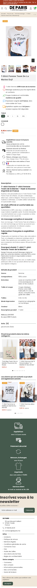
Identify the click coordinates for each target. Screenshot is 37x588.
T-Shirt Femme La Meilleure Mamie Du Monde (9, 406)
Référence (4, 315)
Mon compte (8, 565)
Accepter (8, 584)
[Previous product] (34, 15)
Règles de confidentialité (13, 556)
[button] (12, 370)
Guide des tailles (10, 551)
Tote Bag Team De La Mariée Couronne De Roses (9, 363)
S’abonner (29, 510)
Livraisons (7, 537)
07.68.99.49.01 (10, 528)
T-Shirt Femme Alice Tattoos (27, 405)
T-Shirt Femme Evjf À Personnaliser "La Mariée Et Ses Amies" (27, 363)
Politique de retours (11, 539)
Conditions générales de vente (15, 544)
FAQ (5, 549)
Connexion (8, 562)
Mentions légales (10, 542)
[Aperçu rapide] (11, 358)
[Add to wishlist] (8, 358)
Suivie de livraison (10, 572)
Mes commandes (10, 570)
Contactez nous (10, 547)
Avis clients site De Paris (12, 554)
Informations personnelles (13, 567)
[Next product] (35, 15)
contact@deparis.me (12, 531)
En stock (4, 317)
